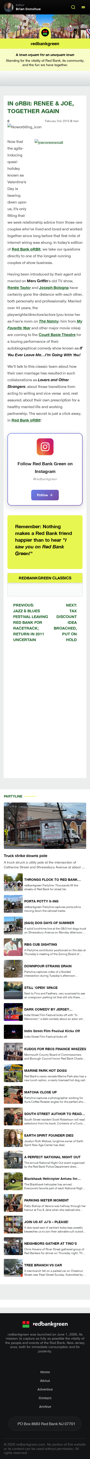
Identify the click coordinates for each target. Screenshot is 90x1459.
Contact (45, 1398)
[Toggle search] (73, 7)
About (45, 1381)
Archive (45, 1406)
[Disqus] (45, 714)
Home (45, 1372)
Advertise (45, 1389)
